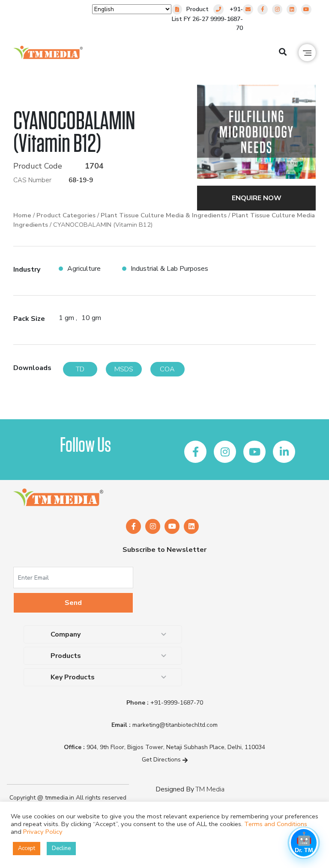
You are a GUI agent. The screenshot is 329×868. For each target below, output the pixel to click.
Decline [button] (61, 848)
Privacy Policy (43, 831)
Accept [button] (26, 848)
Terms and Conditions (275, 824)
